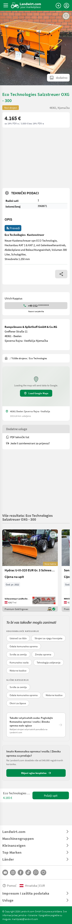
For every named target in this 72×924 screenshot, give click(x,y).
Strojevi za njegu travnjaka (48, 638)
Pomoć (12, 885)
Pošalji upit (50, 795)
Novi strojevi (10, 107)
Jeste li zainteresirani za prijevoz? (30, 443)
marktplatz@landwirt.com (25, 919)
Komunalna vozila (19, 662)
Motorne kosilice (18, 670)
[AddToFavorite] (66, 16)
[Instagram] (13, 872)
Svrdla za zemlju (18, 654)
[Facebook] (20, 872)
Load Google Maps (38, 393)
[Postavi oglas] (58, 5)
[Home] (26, 5)
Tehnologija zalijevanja (48, 662)
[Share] (61, 274)
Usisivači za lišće (18, 638)
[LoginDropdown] (66, 5)
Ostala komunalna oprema (24, 646)
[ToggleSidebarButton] (5, 5)
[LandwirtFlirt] (43, 872)
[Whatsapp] (35, 872)
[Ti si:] (7, 358)
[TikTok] (28, 872)
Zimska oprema (43, 654)
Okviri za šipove (18, 703)
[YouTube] (5, 872)
